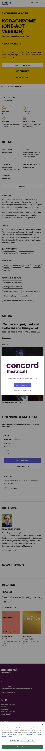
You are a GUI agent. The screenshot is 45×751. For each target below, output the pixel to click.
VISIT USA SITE (22, 385)
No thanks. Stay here (22, 390)
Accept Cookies (22, 747)
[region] (22, 736)
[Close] (42, 724)
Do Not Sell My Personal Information (22, 741)
